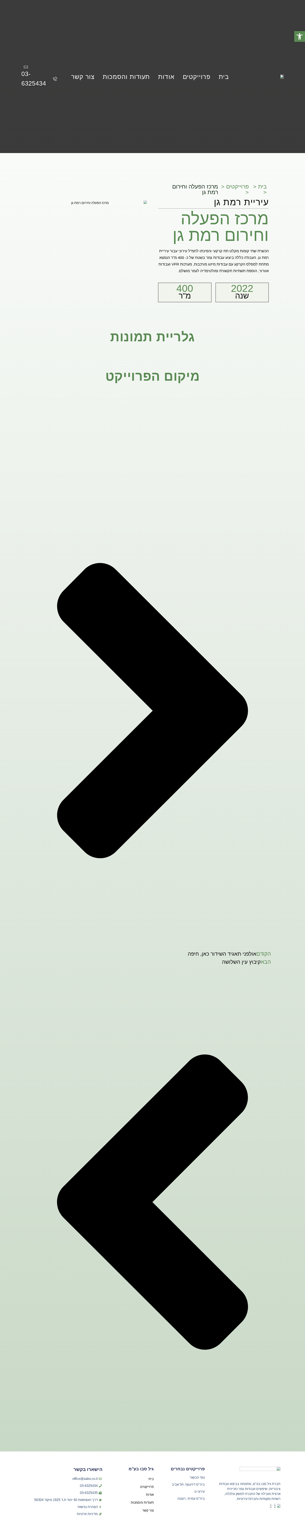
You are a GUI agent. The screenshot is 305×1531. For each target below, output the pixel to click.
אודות (166, 77)
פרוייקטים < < (235, 189)
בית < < (260, 189)
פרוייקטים (196, 77)
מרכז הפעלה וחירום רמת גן (195, 189)
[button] (299, 36)
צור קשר (82, 77)
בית (224, 77)
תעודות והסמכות (126, 77)
